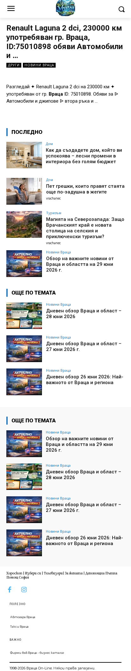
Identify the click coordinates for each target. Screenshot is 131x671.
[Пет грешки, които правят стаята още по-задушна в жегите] (24, 191)
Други (14, 65)
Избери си (33, 573)
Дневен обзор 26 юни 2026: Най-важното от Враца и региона (84, 379)
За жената (74, 573)
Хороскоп (14, 573)
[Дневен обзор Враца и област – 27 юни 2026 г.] (24, 348)
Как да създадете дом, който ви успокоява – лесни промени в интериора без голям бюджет (84, 155)
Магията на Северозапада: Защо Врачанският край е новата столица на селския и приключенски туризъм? (85, 227)
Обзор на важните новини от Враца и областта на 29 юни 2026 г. (80, 264)
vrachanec (53, 198)
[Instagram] (24, 590)
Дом (49, 143)
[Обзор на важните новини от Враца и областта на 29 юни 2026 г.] (24, 263)
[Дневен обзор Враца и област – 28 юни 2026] (24, 316)
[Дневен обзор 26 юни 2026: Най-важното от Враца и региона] (24, 381)
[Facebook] (9, 590)
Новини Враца (39, 65)
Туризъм (53, 213)
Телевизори (53, 573)
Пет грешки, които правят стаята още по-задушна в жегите (85, 189)
